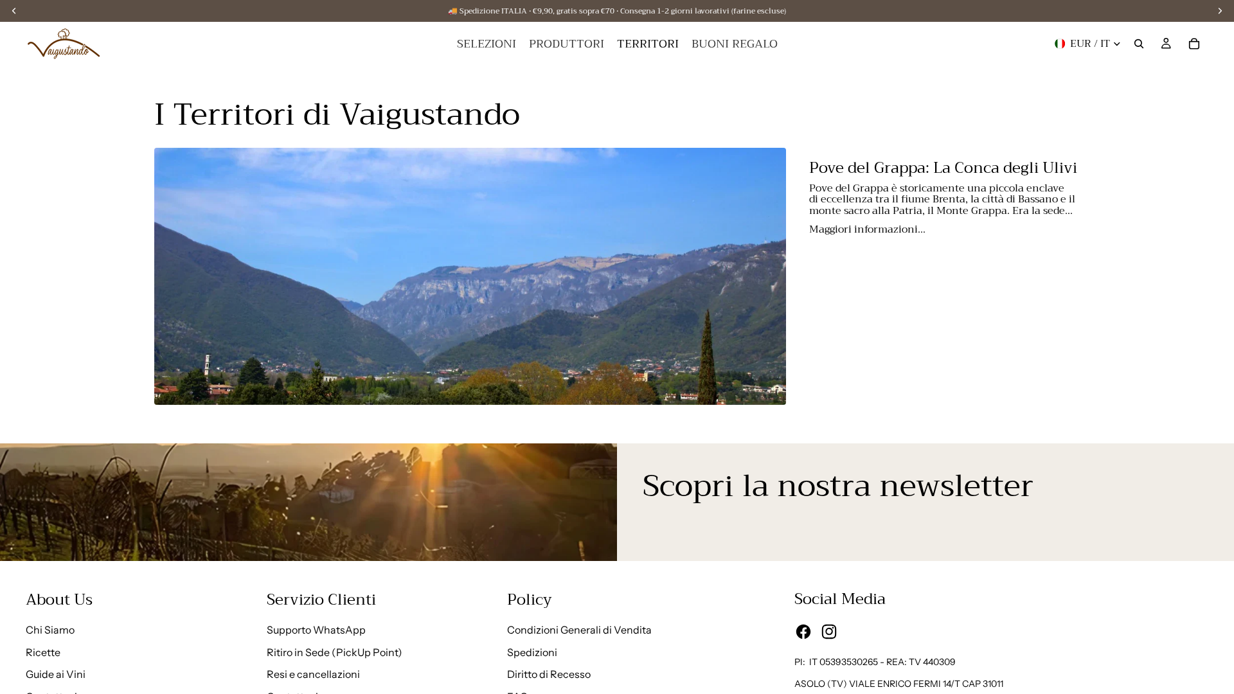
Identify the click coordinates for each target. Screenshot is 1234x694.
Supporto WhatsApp (316, 629)
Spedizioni (532, 652)
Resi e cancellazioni (313, 674)
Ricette (43, 652)
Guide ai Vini (55, 674)
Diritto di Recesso (549, 674)
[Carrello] (1194, 44)
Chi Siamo (50, 629)
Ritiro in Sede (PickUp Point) (334, 652)
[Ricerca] (1139, 44)
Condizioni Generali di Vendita (579, 629)
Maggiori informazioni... (867, 228)
